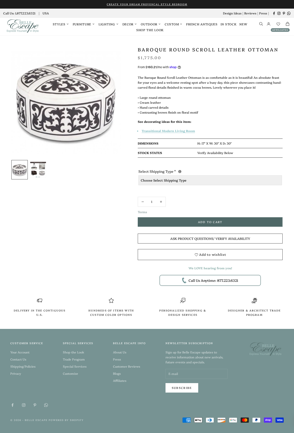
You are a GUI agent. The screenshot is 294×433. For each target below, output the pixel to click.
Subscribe (182, 388)
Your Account (19, 352)
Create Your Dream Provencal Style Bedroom (147, 4)
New (243, 24)
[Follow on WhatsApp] (289, 13)
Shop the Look (150, 29)
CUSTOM (172, 24)
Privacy (15, 373)
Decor (128, 24)
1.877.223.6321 (25, 13)
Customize (70, 373)
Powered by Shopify (66, 420)
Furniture (82, 24)
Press (263, 13)
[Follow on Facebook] (274, 13)
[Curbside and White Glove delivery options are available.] (179, 171)
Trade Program (74, 359)
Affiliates (280, 29)
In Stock (229, 24)
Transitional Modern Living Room (168, 131)
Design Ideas (232, 13)
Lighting (107, 24)
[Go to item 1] (19, 169)
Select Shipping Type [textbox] (193, 171)
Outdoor (149, 24)
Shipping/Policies (23, 366)
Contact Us (18, 359)
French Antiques (202, 24)
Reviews (250, 13)
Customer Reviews (126, 366)
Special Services (75, 366)
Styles (59, 24)
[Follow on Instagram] (279, 13)
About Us (119, 352)
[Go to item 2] (38, 169)
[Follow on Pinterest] (284, 13)
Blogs (117, 373)
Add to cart (210, 222)
